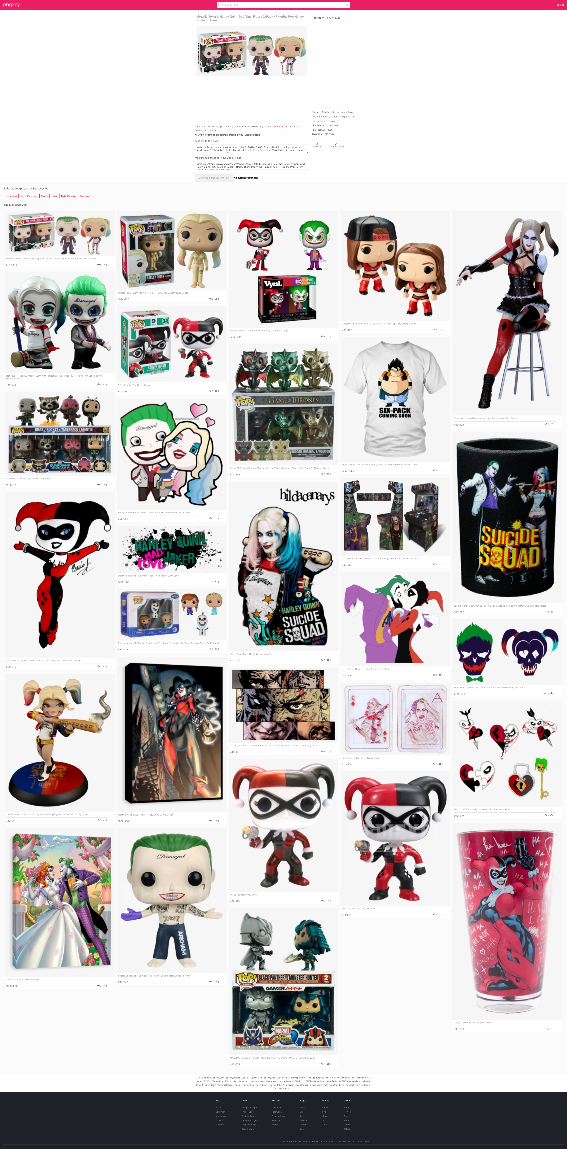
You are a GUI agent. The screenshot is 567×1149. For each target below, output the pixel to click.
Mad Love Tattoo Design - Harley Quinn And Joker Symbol (483, 809)
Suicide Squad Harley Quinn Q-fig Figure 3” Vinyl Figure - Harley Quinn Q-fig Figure (47, 814)
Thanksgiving (278, 1116)
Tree (324, 1124)
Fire (324, 1111)
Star (324, 1120)
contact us (277, 126)
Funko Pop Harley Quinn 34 (243, 894)
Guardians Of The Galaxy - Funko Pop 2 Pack (28, 478)
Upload (560, 4)
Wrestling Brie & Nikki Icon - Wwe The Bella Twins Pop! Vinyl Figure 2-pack (379, 323)
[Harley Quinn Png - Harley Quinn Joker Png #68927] (283, 566)
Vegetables (221, 1116)
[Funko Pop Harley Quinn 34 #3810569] (283, 825)
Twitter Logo (247, 1111)
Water (347, 1120)
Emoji (346, 1107)
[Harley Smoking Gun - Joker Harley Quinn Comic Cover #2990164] (172, 734)
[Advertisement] (248, 98)
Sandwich (220, 1111)
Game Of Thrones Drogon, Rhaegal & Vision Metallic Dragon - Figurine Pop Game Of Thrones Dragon (280, 468)
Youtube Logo (248, 1116)
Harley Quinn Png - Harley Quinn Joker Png (251, 654)
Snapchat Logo (248, 1124)
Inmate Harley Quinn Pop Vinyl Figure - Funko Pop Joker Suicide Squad (153, 293)
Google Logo (247, 1129)
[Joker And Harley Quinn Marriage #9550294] (60, 902)
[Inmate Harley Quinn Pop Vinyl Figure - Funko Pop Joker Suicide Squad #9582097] (172, 250)
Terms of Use (363, 1141)
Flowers (347, 1111)
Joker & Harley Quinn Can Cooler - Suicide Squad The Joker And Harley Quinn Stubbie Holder (500, 606)
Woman (303, 1120)
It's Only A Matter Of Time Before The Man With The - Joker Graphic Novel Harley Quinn (273, 745)
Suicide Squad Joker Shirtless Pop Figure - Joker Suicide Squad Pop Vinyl (154, 975)
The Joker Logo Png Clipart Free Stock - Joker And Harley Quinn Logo (489, 687)
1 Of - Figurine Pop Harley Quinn (134, 385)
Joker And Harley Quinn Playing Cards (360, 758)
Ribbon (347, 1124)
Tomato (219, 1120)
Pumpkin (220, 1124)
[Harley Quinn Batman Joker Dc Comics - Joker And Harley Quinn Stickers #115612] (172, 454)
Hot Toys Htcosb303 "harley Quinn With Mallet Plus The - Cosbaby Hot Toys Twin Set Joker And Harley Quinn (54, 377)
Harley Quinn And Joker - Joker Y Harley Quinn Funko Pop (259, 330)
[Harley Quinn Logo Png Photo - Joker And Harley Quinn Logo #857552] (172, 549)
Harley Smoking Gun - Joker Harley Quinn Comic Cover (145, 814)
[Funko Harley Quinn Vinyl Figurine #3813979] (395, 838)
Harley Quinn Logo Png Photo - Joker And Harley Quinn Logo (148, 575)
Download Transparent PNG (214, 177)
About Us (328, 1141)
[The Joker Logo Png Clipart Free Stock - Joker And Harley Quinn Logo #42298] (507, 652)
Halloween (277, 1111)
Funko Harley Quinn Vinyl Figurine (358, 908)
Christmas (276, 1107)
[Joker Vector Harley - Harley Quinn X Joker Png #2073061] (395, 619)
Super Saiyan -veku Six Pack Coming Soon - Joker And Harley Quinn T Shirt (379, 464)
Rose (346, 1116)
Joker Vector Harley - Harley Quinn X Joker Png (365, 669)
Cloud (325, 1107)
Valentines (277, 1120)
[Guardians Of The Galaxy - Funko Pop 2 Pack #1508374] (60, 434)
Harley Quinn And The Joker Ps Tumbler (473, 1022)
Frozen (302, 1107)
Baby (301, 1116)
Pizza (218, 1107)
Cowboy (303, 1124)
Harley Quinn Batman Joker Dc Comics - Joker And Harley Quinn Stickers (154, 512)
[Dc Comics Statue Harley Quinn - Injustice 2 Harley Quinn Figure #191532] (507, 313)
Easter (275, 1124)
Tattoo (347, 1129)
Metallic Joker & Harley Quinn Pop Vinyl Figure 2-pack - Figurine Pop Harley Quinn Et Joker (51, 258)
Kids (301, 1129)
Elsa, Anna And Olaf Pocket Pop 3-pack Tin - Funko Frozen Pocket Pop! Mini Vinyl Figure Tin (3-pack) (168, 643)
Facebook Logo (248, 1120)
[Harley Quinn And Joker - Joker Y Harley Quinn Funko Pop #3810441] (283, 269)
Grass (325, 1116)
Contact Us (340, 1141)
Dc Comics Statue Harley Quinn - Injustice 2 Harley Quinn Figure (485, 418)
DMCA (351, 1141)
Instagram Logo (249, 1107)
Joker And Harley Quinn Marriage (22, 979)
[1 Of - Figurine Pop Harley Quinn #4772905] (172, 344)
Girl (301, 1111)
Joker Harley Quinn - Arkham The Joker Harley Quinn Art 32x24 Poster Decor (380, 558)
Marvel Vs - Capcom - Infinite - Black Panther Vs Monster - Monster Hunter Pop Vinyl (272, 1058)
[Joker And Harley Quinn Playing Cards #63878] (395, 719)
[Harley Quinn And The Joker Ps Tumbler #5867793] (507, 921)
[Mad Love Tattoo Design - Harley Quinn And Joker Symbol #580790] (507, 754)
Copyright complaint (246, 177)
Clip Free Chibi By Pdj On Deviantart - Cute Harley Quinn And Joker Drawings (44, 660)
